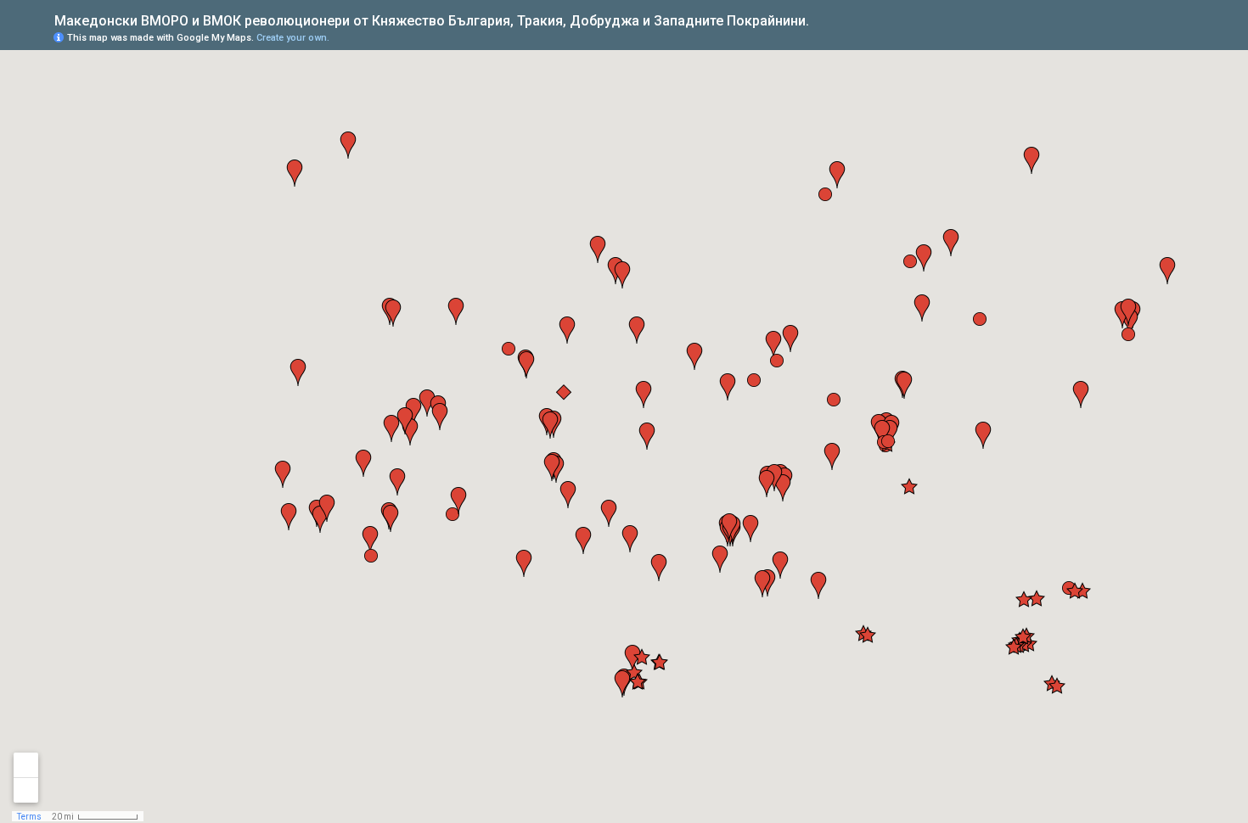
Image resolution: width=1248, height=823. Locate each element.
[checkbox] (822, 19)
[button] (508, 348)
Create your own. (292, 37)
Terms (29, 816)
